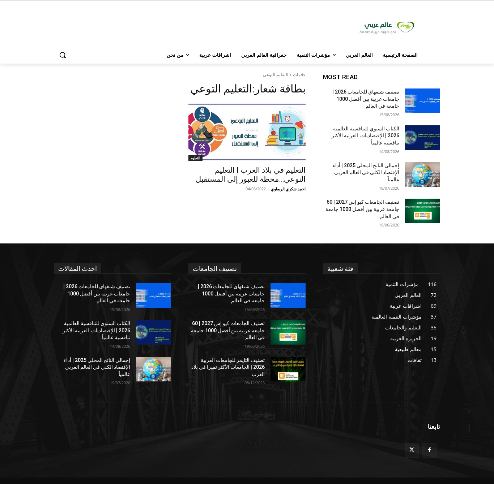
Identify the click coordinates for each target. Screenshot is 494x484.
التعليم (195, 157)
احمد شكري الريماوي (288, 188)
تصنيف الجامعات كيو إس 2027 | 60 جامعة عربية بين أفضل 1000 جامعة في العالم (362, 209)
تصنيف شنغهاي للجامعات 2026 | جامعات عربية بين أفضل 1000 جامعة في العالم (365, 99)
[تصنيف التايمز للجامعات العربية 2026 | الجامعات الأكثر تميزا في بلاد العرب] (288, 369)
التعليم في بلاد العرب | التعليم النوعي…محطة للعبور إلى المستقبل (251, 174)
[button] (62, 55)
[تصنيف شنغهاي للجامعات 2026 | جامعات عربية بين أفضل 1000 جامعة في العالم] (422, 100)
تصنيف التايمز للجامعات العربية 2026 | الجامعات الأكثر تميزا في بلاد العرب (228, 367)
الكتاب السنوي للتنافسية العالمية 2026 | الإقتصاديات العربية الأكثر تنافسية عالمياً (365, 136)
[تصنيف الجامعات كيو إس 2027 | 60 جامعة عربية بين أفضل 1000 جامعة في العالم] (422, 211)
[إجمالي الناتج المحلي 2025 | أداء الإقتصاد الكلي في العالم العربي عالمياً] (422, 174)
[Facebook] (429, 450)
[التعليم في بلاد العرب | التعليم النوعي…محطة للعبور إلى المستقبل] (247, 132)
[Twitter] (412, 450)
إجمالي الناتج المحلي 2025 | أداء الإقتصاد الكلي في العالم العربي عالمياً (366, 172)
